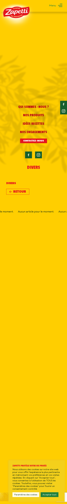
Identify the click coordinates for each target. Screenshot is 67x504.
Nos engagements (33, 132)
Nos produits (33, 115)
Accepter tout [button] (50, 494)
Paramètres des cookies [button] (25, 494)
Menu (52, 5)
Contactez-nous (33, 140)
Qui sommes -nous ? (33, 107)
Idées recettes (33, 124)
